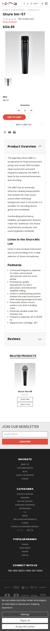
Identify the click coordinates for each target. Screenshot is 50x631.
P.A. (25, 512)
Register (30, 475)
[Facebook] (4, 132)
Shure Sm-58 (25, 391)
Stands (25, 523)
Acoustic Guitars (25, 494)
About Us (25, 464)
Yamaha (25, 544)
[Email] (9, 132)
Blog (25, 471)
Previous (4, 628)
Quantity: (25, 105)
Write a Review (10, 21)
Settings (25, 614)
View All (25, 555)
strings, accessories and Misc (25, 526)
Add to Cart (25, 404)
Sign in (19, 475)
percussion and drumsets (25, 519)
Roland (25, 551)
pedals (25, 516)
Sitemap (25, 479)
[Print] (14, 132)
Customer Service (25, 468)
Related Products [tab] (23, 356)
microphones (25, 508)
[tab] (25, 146)
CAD (35, 3)
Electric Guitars (25, 501)
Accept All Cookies (25, 626)
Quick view (25, 399)
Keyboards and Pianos (25, 505)
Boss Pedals (25, 548)
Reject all (25, 620)
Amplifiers (25, 497)
